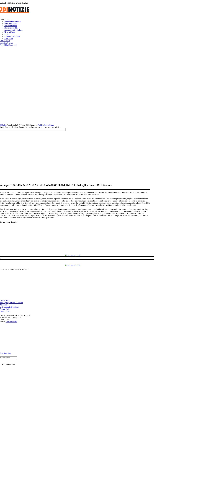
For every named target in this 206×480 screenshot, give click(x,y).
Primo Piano (49, 125)
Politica (40, 125)
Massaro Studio (11, 322)
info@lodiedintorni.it (91, 292)
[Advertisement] (103, 106)
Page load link (5, 353)
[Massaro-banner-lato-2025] (72, 255)
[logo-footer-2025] (72, 265)
